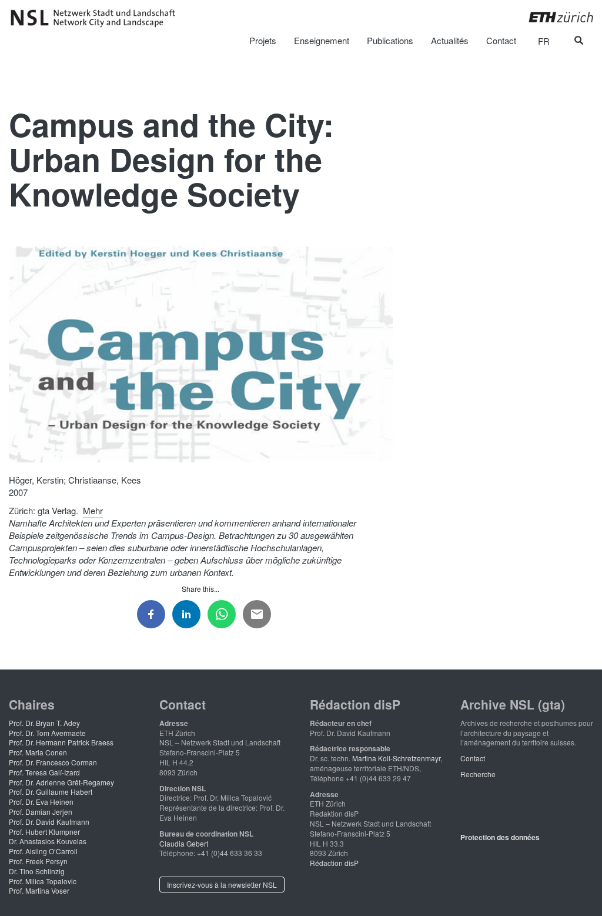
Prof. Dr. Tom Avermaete (47, 733)
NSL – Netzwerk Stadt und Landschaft (97, 18)
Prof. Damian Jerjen (40, 812)
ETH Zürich (551, 17)
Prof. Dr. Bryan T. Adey (44, 723)
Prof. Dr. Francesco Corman (53, 762)
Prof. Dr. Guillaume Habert (50, 792)
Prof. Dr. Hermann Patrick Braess (61, 742)
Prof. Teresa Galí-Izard (44, 772)
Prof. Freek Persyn (38, 861)
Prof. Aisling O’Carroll (43, 851)
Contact (472, 758)
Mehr (93, 510)
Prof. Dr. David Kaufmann (49, 822)
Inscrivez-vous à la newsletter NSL (222, 885)
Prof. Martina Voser (39, 890)
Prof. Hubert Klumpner (44, 832)
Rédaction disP (334, 863)
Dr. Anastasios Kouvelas (47, 841)
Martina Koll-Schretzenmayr (396, 758)
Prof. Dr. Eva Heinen (41, 802)
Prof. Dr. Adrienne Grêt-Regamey (61, 782)
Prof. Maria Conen (38, 752)
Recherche (478, 774)
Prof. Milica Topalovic (42, 881)
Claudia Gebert (183, 843)
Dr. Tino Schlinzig (37, 871)
